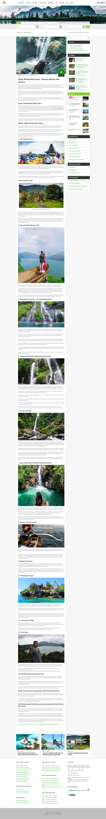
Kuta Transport (52, 814)
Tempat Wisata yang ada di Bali (75, 47)
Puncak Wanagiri (26, 295)
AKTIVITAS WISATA (42, 2)
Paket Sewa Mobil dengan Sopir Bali (76, 159)
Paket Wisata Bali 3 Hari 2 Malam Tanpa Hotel (51, 767)
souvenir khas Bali (34, 449)
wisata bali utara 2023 (31, 724)
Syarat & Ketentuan (54, 813)
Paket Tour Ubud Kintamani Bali (22, 778)
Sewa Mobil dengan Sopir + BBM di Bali (77, 50)
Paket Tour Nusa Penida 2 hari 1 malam (50, 803)
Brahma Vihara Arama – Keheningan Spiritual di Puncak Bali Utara (82, 87)
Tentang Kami (46, 813)
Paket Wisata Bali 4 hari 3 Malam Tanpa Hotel (51, 768)
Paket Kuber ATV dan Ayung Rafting (76, 189)
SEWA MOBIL (35, 2)
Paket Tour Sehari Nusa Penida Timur (49, 799)
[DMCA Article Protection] (71, 795)
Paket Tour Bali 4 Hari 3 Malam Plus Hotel (50, 782)
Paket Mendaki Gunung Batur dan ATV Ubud (77, 186)
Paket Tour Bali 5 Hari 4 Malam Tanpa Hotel (50, 770)
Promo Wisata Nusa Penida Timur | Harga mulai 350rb (74, 104)
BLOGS (56, 2)
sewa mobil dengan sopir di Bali (54, 131)
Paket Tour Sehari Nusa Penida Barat (49, 797)
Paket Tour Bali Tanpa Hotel (74, 151)
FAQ (67, 2)
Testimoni (60, 813)
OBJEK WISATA (50, 2)
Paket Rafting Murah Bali (74, 173)
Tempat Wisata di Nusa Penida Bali (76, 48)
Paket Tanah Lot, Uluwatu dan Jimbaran (24, 768)
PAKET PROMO (21, 2)
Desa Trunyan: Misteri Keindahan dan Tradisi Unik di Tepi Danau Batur (82, 80)
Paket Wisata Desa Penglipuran (22, 772)
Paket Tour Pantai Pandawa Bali (22, 791)
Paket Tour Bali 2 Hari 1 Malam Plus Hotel (50, 778)
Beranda (20, 32)
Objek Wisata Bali (27, 32)
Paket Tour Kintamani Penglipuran (23, 767)
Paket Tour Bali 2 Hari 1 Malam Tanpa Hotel (50, 765)
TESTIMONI (62, 2)
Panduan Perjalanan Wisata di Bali (75, 45)
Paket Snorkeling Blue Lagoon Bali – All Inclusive (75, 110)
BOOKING (71, 2)
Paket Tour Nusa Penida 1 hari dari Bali (49, 795)
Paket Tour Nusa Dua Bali (21, 776)
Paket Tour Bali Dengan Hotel (75, 153)
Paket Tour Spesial (72, 142)
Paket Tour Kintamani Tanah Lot (22, 779)
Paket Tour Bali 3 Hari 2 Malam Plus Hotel (50, 780)
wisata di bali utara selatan (53, 724)
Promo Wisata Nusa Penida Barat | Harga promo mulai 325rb (74, 117)
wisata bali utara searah (41, 724)
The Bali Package (59, 814)
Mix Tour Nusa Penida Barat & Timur (49, 801)
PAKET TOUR (28, 2)
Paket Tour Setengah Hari (74, 148)
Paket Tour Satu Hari (73, 145)
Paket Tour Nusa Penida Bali (74, 156)
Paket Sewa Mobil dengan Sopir (22, 800)
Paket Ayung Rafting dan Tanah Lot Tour (77, 180)
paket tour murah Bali (53, 694)
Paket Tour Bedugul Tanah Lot (22, 765)
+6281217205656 (75, 775)
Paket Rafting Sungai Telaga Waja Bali (75, 97)
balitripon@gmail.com (75, 773)
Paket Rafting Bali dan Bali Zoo (75, 129)
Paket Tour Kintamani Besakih (22, 774)
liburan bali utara (22, 724)
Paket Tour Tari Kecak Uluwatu (22, 793)
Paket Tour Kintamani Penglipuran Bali (73, 123)
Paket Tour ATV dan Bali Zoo (75, 183)
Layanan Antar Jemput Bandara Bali (23, 802)
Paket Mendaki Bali (72, 170)
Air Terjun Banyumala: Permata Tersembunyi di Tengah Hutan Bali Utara (82, 72)
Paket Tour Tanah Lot (20, 789)
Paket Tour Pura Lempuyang (22, 781)
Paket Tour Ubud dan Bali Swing (22, 770)
